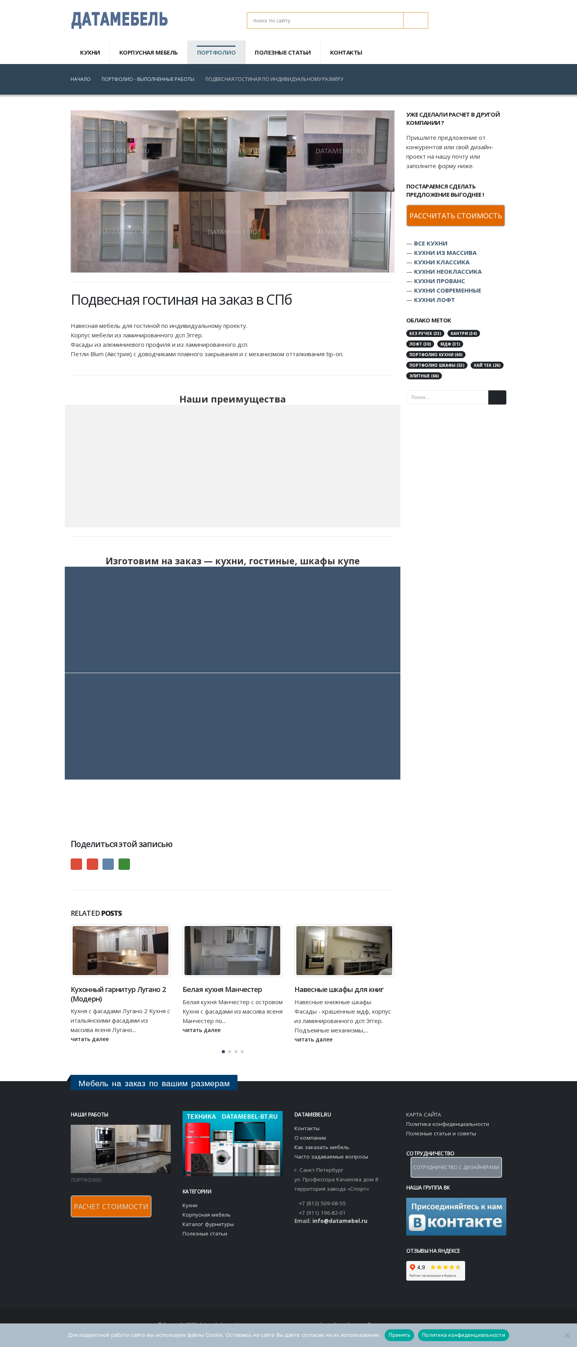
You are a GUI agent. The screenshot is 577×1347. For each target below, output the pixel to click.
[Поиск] (416, 20)
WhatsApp (124, 864)
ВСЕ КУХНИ (430, 243)
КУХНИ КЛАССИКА (441, 262)
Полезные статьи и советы (441, 1133)
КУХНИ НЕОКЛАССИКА (448, 271)
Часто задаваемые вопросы (331, 1156)
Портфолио (216, 52)
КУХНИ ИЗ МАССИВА (445, 252)
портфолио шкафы (436, 365)
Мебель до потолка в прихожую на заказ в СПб (336, 994)
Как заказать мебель (321, 1147)
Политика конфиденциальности (447, 1123)
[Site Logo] (120, 20)
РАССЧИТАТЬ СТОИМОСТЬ (455, 215)
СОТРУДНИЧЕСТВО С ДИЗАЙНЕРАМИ (456, 1167)
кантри (464, 333)
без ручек (425, 333)
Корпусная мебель (148, 52)
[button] (380, 914)
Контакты (346, 52)
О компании (310, 1137)
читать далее (90, 1030)
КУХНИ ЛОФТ (434, 300)
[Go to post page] (125, 151)
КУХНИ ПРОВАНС (439, 281)
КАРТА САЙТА (423, 1114)
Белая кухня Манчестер (110, 989)
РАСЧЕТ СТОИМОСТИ (111, 1206)
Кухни (90, 52)
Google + (76, 864)
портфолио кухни (435, 354)
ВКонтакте (108, 864)
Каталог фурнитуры (208, 1224)
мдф (450, 344)
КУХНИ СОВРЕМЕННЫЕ (447, 290)
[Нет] (567, 1335)
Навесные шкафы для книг (227, 989)
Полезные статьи (283, 52)
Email (92, 864)
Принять (399, 1335)
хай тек (487, 365)
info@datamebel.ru (339, 1220)
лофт (420, 344)
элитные (424, 376)
